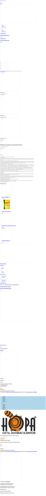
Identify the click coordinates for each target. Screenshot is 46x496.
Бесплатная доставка (3, 138)
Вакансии (3, 268)
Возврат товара (3, 277)
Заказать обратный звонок (4, 35)
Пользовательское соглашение (5, 286)
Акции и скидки (2, 92)
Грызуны (4, 399)
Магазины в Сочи (4, 26)
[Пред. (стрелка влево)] (0, 495)
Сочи (1, 3)
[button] (23, 28)
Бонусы (2, 25)
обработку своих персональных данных (13, 451)
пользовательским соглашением (31, 451)
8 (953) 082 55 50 (3, 33)
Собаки (4, 396)
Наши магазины (3, 263)
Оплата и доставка (4, 27)
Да (0, 346)
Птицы (4, 398)
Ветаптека (4, 401)
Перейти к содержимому (3, 0)
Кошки (4, 397)
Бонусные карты (2, 115)
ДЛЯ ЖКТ (4, 146)
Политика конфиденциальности (5, 288)
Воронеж (1, 350)
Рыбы (4, 400)
